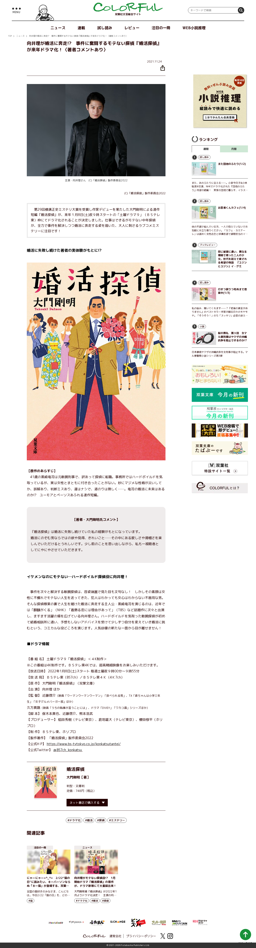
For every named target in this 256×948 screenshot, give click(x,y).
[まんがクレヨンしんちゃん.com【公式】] (55, 922)
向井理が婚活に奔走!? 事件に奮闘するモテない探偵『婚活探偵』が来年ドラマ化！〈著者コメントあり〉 (78, 35)
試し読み (104, 27)
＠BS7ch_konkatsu (68, 750)
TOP (10, 35)
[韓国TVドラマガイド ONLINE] (200, 922)
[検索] (241, 10)
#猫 (30, 900)
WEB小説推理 (194, 27)
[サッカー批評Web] (158, 922)
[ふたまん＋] (97, 922)
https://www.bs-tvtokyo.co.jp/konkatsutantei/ (84, 744)
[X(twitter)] (162, 936)
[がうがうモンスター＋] (76, 923)
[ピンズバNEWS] (138, 921)
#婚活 (89, 820)
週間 (206, 149)
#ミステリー (117, 820)
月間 (234, 149)
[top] (128, 7)
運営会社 (115, 936)
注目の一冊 (161, 27)
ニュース (57, 27)
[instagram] (170, 936)
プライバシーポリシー (141, 936)
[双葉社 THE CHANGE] (117, 923)
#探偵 (101, 820)
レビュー (131, 27)
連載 (81, 27)
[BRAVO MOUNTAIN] (179, 922)
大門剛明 (73, 777)
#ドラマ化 (74, 820)
